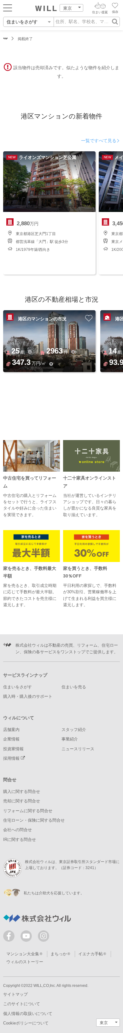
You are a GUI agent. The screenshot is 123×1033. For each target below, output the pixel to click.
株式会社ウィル (5, 38)
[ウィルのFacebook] (10, 937)
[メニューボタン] (7, 8)
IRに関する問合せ (19, 839)
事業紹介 (70, 739)
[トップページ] (46, 8)
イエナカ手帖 (90, 953)
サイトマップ (15, 994)
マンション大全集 (22, 953)
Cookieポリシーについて (26, 1023)
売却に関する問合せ (21, 801)
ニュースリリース (78, 748)
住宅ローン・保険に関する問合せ (34, 820)
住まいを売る (74, 687)
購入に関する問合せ (21, 791)
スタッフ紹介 (74, 729)
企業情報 (11, 739)
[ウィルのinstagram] (43, 936)
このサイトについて (21, 1003)
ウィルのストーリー (24, 961)
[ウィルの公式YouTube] (27, 937)
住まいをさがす (17, 687)
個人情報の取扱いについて (27, 1013)
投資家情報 (13, 748)
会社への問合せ (17, 829)
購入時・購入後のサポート (27, 696)
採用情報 (12, 758)
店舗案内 (11, 729)
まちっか (58, 953)
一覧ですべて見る (98, 140)
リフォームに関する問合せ (27, 810)
